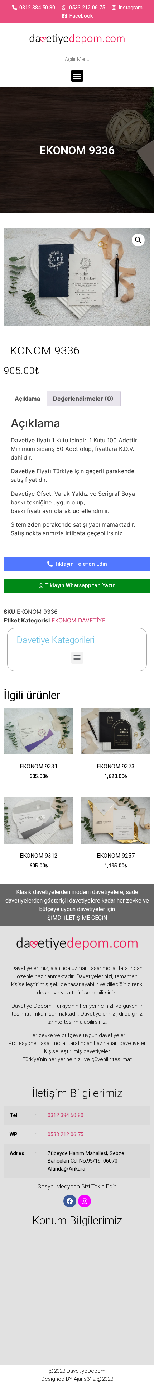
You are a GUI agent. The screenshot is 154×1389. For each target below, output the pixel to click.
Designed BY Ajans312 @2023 (77, 1379)
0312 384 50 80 (65, 1115)
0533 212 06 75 (65, 1134)
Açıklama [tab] (27, 398)
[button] (77, 76)
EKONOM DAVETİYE (79, 620)
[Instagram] (84, 1201)
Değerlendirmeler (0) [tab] (83, 398)
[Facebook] (69, 1201)
